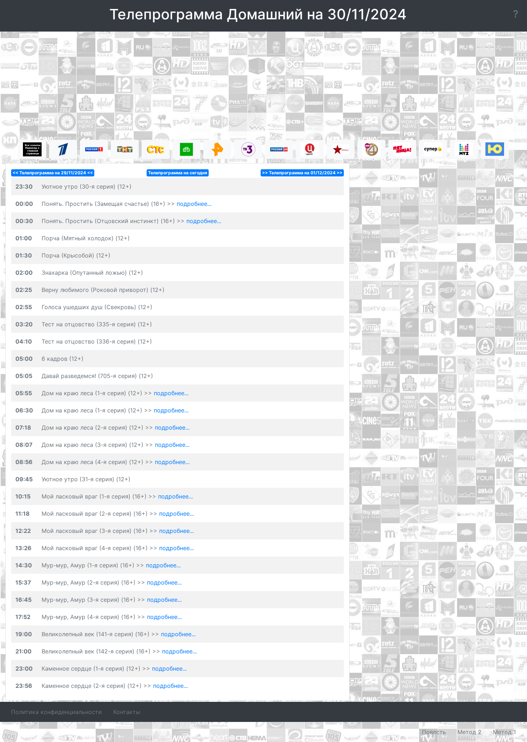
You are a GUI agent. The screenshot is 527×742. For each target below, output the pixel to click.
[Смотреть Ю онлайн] (495, 149)
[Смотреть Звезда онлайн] (341, 149)
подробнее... (194, 203)
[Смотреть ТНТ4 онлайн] (371, 149)
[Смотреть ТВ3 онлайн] (248, 149)
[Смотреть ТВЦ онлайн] (310, 149)
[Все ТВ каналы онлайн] (32, 149)
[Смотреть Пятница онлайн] (402, 149)
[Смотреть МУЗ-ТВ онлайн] (464, 149)
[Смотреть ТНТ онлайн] (125, 149)
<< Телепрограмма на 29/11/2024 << (53, 172)
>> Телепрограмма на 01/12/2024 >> (302, 172)
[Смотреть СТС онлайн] (156, 149)
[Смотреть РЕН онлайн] (217, 149)
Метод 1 (504, 732)
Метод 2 (469, 732)
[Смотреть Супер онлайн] (433, 149)
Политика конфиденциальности (56, 711)
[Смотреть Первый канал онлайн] (63, 149)
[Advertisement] (263, 87)
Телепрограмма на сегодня (177, 172)
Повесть (434, 732)
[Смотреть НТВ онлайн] (186, 149)
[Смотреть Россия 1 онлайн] (94, 149)
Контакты (126, 711)
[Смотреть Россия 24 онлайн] (279, 149)
